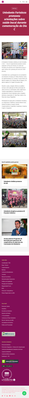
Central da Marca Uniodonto (8, 354)
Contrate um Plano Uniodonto (9, 318)
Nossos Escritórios (6, 276)
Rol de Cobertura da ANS (8, 320)
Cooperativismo (5, 267)
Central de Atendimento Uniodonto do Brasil (12, 349)
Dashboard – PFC (6, 356)
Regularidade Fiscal (6, 286)
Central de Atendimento (7, 272)
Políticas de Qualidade (7, 281)
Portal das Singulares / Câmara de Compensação (13, 347)
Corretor (4, 274)
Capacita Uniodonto (6, 351)
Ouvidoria (4, 308)
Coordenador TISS (6, 263)
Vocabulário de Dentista (7, 322)
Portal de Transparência (7, 290)
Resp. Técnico (5, 265)
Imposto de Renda (6, 313)
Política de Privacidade (7, 325)
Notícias (14, 8)
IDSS (3, 288)
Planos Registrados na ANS (8, 293)
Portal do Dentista (6, 344)
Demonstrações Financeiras (8, 279)
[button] (24, 1)
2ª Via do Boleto (5, 315)
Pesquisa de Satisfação (7, 283)
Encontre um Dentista (7, 311)
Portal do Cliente (6, 306)
